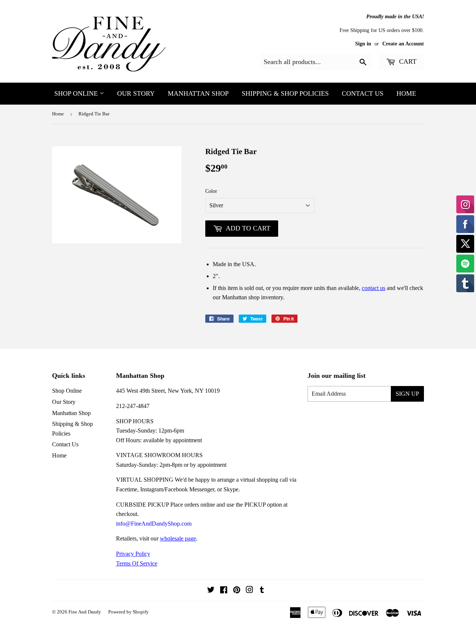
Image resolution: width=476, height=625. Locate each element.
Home (406, 93)
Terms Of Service (136, 563)
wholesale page (178, 538)
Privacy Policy (133, 554)
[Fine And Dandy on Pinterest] (237, 590)
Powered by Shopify (128, 612)
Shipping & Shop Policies (285, 93)
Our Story (136, 93)
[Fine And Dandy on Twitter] (211, 590)
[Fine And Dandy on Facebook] (224, 590)
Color (211, 191)
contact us (373, 288)
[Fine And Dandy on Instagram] (249, 590)
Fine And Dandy (84, 612)
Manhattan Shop (198, 93)
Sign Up (407, 393)
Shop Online (77, 93)
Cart (406, 61)
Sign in (363, 44)
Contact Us (362, 93)
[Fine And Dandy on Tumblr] (262, 590)
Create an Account (403, 44)
